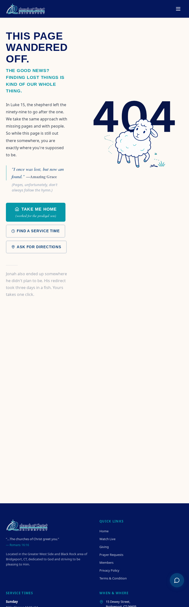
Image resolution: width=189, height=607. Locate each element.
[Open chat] (177, 580)
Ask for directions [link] (39, 247)
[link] (35, 212)
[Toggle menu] (178, 9)
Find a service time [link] (38, 231)
